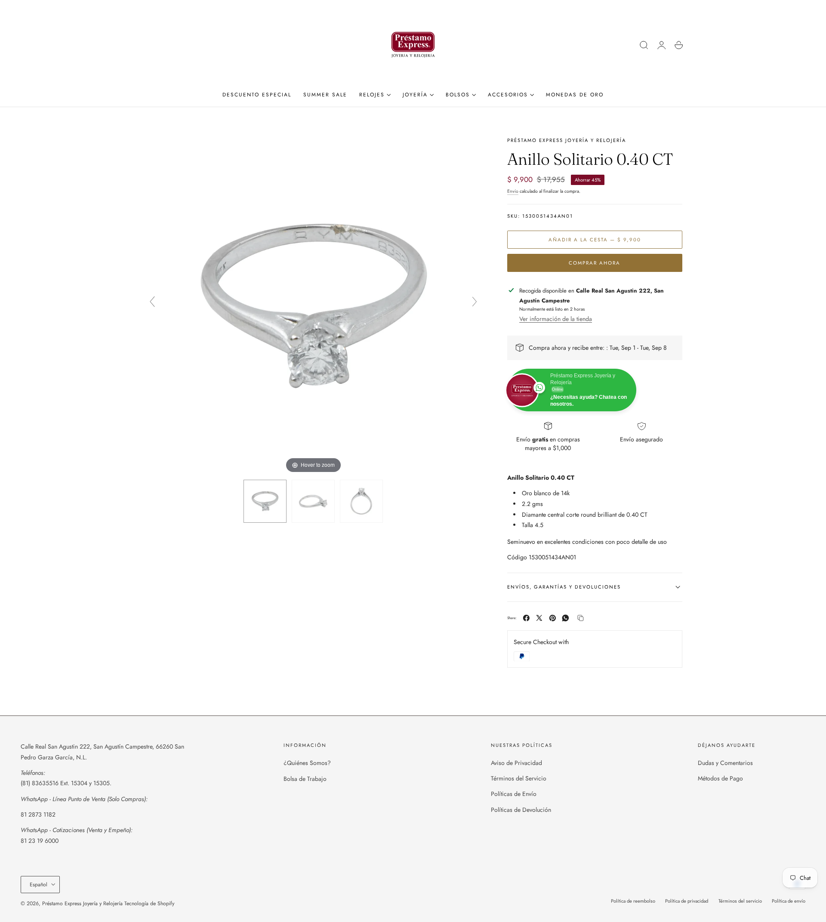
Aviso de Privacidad (516, 763)
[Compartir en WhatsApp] (565, 618)
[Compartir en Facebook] (526, 618)
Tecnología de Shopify (149, 903)
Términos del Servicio (518, 778)
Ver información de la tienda (555, 319)
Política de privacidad (686, 900)
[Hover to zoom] (313, 305)
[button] (644, 45)
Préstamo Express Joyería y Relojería (82, 903)
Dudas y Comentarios (725, 763)
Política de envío (788, 900)
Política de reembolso (633, 900)
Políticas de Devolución (521, 809)
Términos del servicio (740, 900)
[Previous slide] (152, 301)
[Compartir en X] (539, 618)
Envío (512, 191)
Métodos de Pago (720, 778)
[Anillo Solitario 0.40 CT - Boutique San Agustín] (265, 501)
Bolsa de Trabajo (305, 778)
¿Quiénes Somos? (307, 763)
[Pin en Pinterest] (553, 618)
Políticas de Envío (513, 794)
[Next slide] (474, 301)
